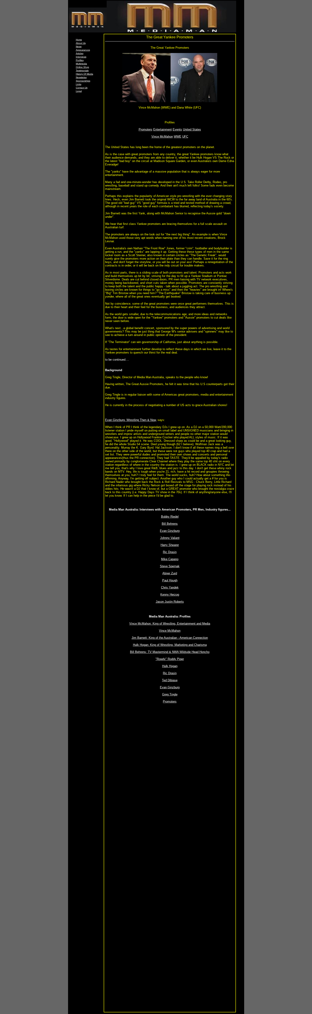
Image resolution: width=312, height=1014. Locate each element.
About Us (81, 43)
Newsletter (81, 77)
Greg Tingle (169, 694)
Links (78, 84)
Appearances (83, 50)
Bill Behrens (170, 523)
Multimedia (81, 63)
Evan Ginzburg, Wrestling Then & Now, (131, 420)
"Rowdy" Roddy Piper (170, 659)
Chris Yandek (170, 587)
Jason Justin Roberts (170, 601)
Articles (79, 53)
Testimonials (82, 70)
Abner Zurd (169, 573)
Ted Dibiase (169, 680)
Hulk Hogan (169, 666)
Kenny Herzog (169, 594)
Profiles (80, 60)
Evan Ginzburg (170, 530)
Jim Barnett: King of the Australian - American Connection (170, 637)
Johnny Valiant (170, 538)
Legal (79, 91)
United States (192, 129)
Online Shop (82, 67)
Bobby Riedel (170, 516)
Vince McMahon (162, 136)
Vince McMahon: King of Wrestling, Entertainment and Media (169, 623)
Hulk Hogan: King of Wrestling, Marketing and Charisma (170, 645)
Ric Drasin (170, 552)
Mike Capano (169, 559)
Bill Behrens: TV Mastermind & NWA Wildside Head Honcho (169, 652)
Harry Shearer (170, 545)
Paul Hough (169, 580)
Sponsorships (83, 81)
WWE (177, 136)
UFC (185, 136)
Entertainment (162, 129)
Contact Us (81, 87)
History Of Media (84, 74)
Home (79, 39)
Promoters (145, 129)
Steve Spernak (170, 566)
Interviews (81, 57)
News (79, 46)
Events (177, 129)
